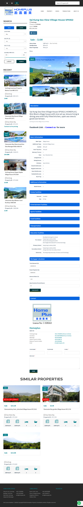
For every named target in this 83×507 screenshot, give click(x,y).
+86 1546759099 (46, 491)
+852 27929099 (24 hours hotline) (63, 334)
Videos (57, 11)
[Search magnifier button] (78, 3)
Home (42, 11)
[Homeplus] (18, 11)
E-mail (66, 349)
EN (17, 3)
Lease (21, 27)
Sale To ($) (7, 45)
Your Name (32, 349)
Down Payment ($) (34, 270)
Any (7, 34)
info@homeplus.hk (59, 343)
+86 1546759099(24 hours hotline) (63, 335)
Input (25, 52)
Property (49, 11)
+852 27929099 (19, 491)
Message (32, 356)
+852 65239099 (58, 337)
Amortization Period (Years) (37, 283)
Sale (9, 27)
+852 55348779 (58, 339)
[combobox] (15, 41)
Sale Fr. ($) (7, 38)
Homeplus (35, 327)
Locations (7, 31)
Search (21, 61)
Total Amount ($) (34, 263)
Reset (10, 61)
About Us (76, 11)
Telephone (50, 349)
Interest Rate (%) (34, 276)
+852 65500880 (58, 341)
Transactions (66, 11)
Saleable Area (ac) (9, 52)
